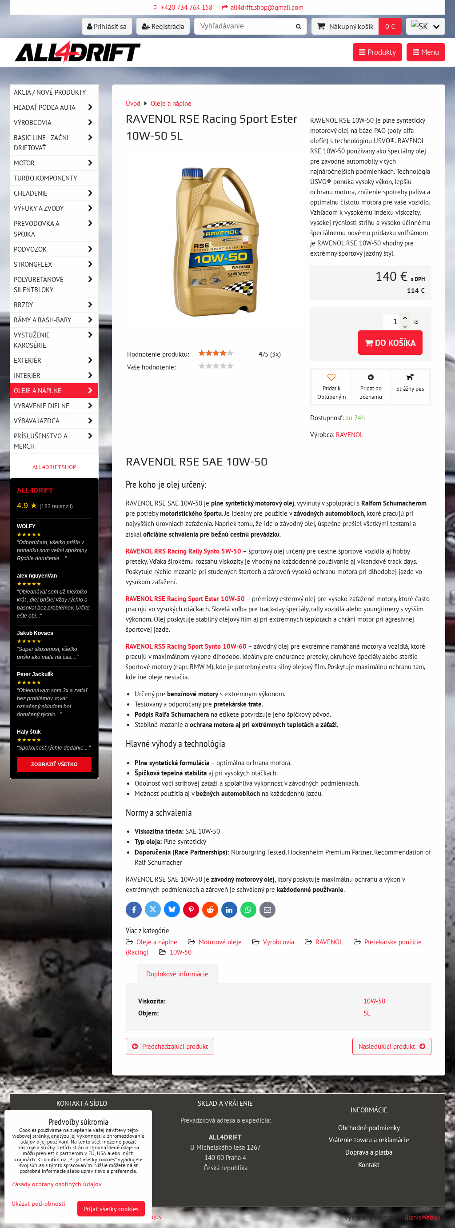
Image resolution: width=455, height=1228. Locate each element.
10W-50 (181, 951)
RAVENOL (329, 941)
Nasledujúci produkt (387, 1046)
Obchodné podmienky (369, 1127)
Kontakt (368, 1164)
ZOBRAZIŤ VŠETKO (54, 764)
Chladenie (31, 193)
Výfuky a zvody (39, 208)
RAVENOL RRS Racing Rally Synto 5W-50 (183, 550)
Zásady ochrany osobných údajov (57, 1184)
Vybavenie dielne (41, 405)
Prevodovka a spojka (37, 228)
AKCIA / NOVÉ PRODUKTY (50, 92)
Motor (24, 162)
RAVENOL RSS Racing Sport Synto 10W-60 (186, 646)
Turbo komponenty (45, 177)
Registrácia (167, 26)
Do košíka (394, 342)
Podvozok (30, 249)
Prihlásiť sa (109, 26)
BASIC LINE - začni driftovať (41, 142)
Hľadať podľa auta (45, 107)
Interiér (27, 375)
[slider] (216, 353)
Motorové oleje (220, 941)
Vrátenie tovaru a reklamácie (369, 1139)
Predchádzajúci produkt (175, 1046)
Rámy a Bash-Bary (42, 319)
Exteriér (27, 360)
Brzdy (23, 304)
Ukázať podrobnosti (38, 1203)
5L (367, 1012)
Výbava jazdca (37, 420)
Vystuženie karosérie (32, 339)
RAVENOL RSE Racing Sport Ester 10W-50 (185, 598)
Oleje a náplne (156, 941)
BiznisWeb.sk (422, 1216)
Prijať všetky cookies (111, 1208)
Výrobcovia (278, 941)
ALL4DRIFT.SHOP (54, 467)
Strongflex (33, 264)
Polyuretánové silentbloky (39, 284)
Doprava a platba (368, 1152)
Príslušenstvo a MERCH (40, 440)
